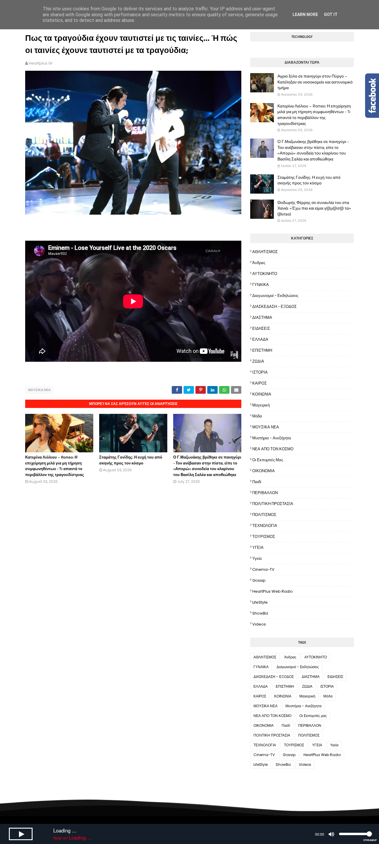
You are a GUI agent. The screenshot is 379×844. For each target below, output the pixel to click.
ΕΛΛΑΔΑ (260, 339)
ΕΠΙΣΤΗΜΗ (262, 350)
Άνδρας (258, 263)
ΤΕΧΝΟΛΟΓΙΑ (264, 525)
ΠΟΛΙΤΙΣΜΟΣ (264, 514)
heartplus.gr (41, 63)
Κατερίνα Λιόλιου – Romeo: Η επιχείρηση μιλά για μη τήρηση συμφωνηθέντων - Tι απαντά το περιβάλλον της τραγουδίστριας (54, 466)
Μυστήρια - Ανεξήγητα (271, 438)
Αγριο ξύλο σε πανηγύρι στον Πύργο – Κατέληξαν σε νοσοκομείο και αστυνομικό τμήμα (315, 82)
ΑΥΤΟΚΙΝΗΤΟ (264, 273)
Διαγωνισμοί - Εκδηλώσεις (275, 295)
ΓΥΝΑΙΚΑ (260, 284)
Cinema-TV (263, 569)
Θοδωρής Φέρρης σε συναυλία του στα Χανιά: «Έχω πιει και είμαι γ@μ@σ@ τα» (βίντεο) (314, 208)
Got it (331, 14)
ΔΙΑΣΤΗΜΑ (262, 317)
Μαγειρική (261, 405)
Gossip (259, 580)
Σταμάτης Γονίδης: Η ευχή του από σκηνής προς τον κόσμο (130, 460)
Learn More (305, 14)
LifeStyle (260, 602)
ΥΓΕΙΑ (258, 547)
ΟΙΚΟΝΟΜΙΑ (263, 471)
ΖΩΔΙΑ (258, 361)
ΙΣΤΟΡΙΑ (260, 372)
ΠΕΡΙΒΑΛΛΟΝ (265, 493)
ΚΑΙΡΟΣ (259, 383)
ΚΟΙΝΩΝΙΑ (261, 394)
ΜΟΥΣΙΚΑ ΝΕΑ (39, 390)
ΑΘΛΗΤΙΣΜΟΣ (265, 252)
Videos (259, 624)
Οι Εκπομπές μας (267, 460)
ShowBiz (260, 613)
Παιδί (256, 482)
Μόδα (257, 416)
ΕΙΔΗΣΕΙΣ (261, 328)
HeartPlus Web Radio (272, 591)
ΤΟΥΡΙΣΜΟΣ (263, 536)
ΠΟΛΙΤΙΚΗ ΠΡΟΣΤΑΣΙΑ (272, 504)
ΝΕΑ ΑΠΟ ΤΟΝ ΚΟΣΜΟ (272, 449)
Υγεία (257, 558)
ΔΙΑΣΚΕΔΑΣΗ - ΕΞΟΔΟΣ (274, 306)
